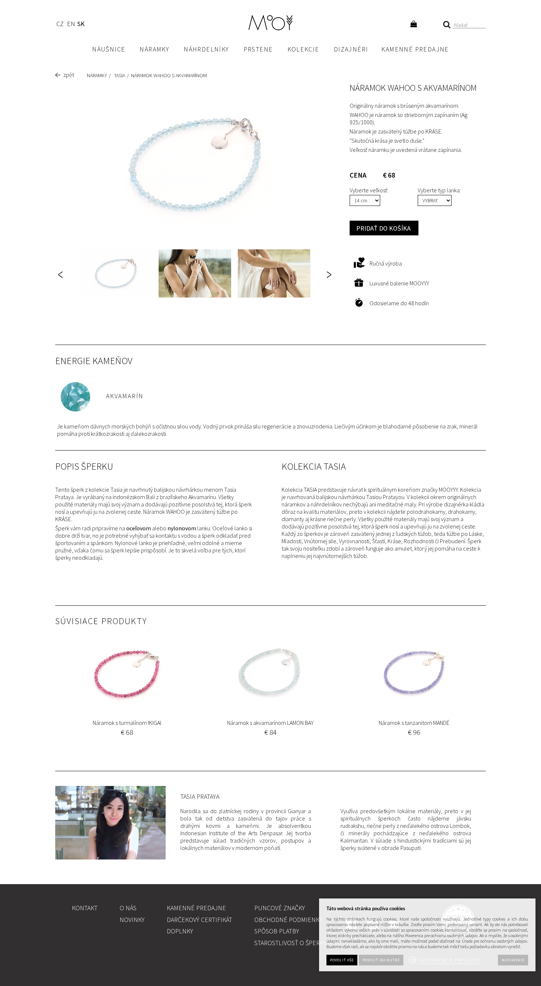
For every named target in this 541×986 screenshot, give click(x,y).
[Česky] (59, 25)
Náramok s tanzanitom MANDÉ (414, 722)
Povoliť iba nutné (381, 960)
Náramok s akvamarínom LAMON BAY (270, 722)
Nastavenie (513, 960)
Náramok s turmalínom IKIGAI (127, 722)
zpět (68, 74)
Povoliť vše (341, 960)
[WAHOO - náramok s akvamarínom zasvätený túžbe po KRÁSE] (195, 164)
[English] (70, 25)
